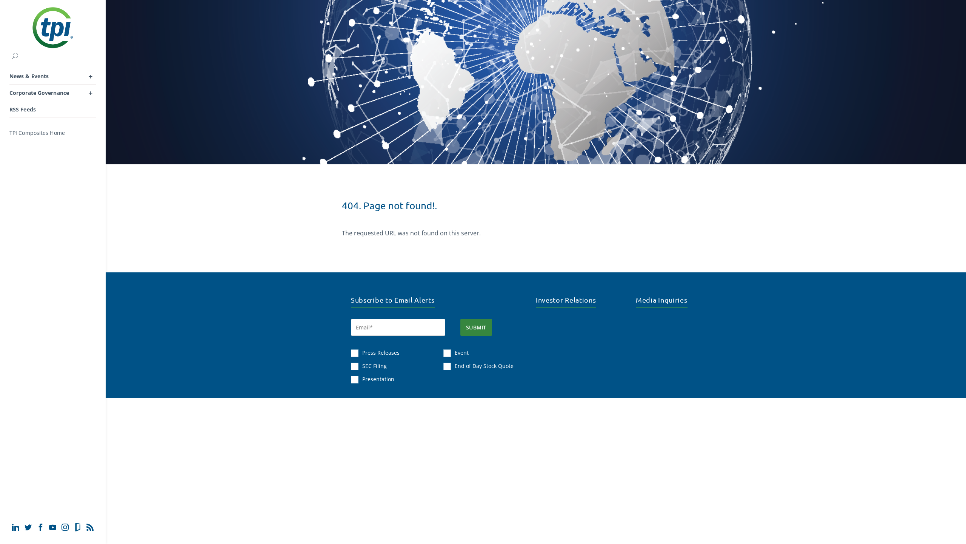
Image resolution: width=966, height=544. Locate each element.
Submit (476, 327)
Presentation (378, 379)
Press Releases (381, 352)
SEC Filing (374, 365)
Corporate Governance (39, 92)
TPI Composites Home (37, 132)
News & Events (29, 76)
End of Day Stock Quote (484, 365)
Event (462, 352)
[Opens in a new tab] (15, 527)
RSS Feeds (22, 109)
